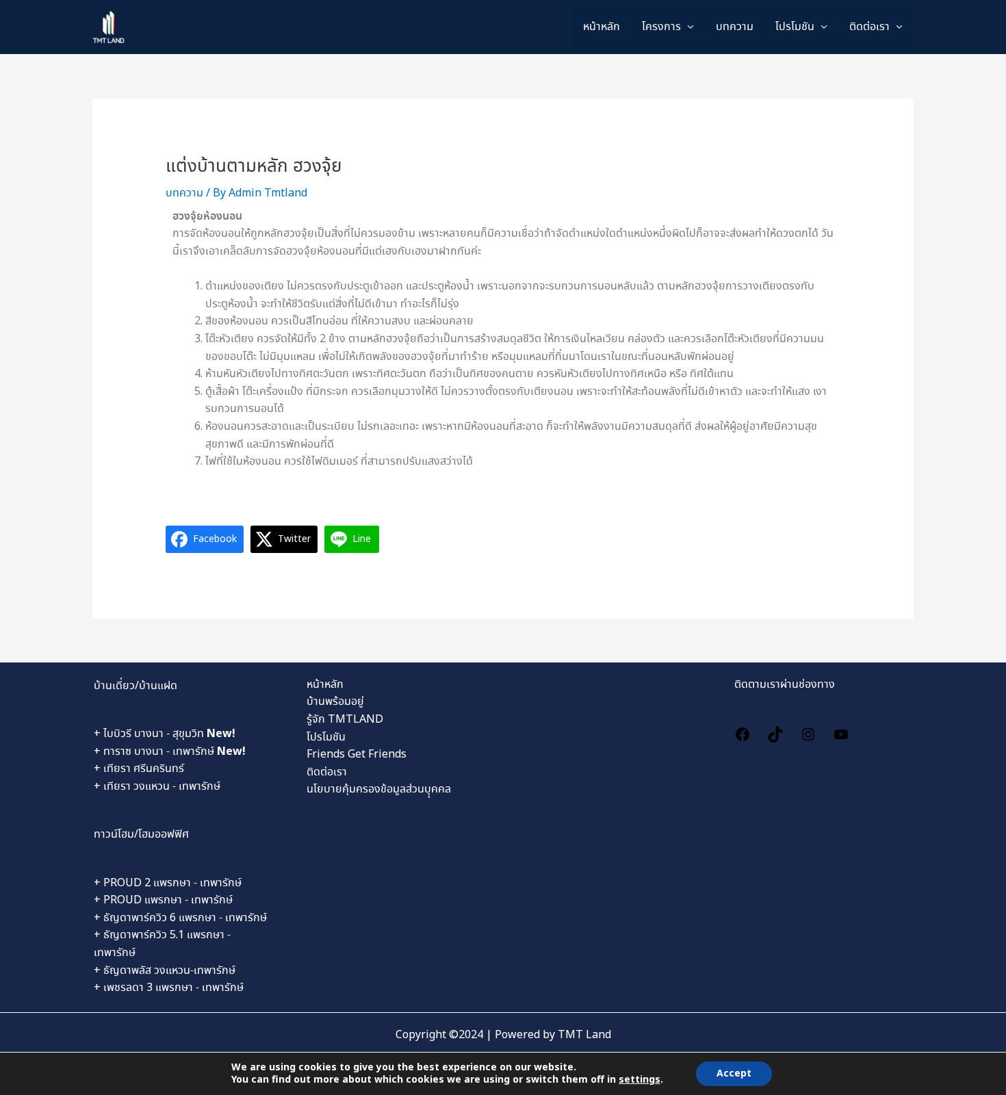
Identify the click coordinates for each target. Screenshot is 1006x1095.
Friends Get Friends (357, 754)
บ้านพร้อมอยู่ (335, 702)
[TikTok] (775, 732)
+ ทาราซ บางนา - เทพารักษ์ (170, 752)
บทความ (734, 27)
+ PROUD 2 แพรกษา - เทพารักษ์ (168, 883)
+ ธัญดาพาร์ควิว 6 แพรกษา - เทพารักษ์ (180, 918)
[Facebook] (742, 732)
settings (639, 1080)
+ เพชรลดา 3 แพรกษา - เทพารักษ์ (169, 988)
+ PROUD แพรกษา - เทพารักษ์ (163, 900)
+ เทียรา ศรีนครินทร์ (139, 769)
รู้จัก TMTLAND (345, 719)
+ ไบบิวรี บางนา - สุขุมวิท (164, 734)
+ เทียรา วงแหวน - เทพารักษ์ (157, 787)
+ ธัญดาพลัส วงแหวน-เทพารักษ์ (164, 971)
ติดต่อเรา (869, 27)
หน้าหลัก (601, 27)
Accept (734, 1073)
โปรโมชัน (326, 737)
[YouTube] (841, 732)
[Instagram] (808, 732)
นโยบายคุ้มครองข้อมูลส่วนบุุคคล (379, 789)
